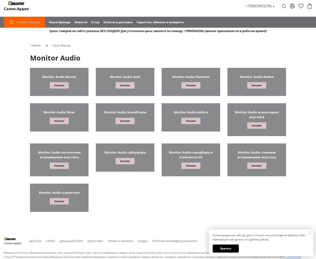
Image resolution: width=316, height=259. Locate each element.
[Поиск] (284, 6)
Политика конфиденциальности (174, 241)
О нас (95, 22)
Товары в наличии (120, 241)
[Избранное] (301, 6)
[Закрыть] (309, 233)
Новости (80, 22)
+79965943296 (260, 5)
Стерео (50, 241)
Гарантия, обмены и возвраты (160, 22)
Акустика (35, 241)
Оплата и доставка (118, 22)
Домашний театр (71, 241)
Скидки (142, 241)
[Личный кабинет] (292, 6)
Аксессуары (95, 241)
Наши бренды (60, 22)
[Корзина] (309, 6)
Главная (35, 45)
